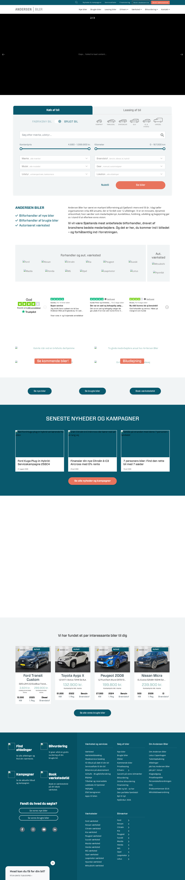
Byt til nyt (121, 796)
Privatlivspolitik (156, 777)
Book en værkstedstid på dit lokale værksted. (58, 787)
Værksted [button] (136, 9)
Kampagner (25, 774)
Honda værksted (92, 847)
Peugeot (120, 834)
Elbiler (120, 759)
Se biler (140, 185)
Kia (118, 830)
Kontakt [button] (164, 9)
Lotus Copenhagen (157, 755)
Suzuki (120, 837)
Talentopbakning (156, 759)
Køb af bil (52, 110)
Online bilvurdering (126, 781)
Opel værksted (91, 854)
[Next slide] (180, 54)
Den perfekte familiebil (127, 792)
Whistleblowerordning (159, 792)
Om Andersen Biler (157, 751)
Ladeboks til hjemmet (95, 785)
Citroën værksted (93, 828)
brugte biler (50, 220)
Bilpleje (88, 777)
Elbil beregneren (92, 792)
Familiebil (111, 124)
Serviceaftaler (110, 2)
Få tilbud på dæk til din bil (97, 762)
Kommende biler (124, 762)
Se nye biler (40, 391)
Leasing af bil (132, 110)
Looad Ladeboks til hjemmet (52, 347)
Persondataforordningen (160, 781)
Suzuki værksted (92, 839)
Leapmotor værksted (94, 858)
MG (118, 848)
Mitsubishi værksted (94, 865)
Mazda (120, 841)
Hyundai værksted (93, 862)
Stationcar (122, 124)
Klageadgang (155, 774)
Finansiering (125, 2)
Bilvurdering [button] (150, 9)
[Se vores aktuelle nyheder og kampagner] (11, 774)
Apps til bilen (91, 796)
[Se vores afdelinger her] (11, 746)
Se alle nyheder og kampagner (92, 481)
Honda (120, 844)
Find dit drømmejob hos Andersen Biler (132, 347)
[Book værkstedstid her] (44, 774)
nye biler (48, 215)
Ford (119, 820)
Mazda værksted (92, 843)
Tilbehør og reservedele (96, 781)
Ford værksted (91, 821)
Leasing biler (110, 9)
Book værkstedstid (160, 2)
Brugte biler (95, 9)
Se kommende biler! (53, 361)
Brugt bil (71, 121)
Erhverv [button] (123, 9)
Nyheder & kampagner (92, 2)
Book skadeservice (141, 2)
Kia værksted (91, 832)
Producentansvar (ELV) (159, 788)
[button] (27, 873)
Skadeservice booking (95, 759)
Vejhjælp (89, 788)
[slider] (21, 148)
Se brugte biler (92, 391)
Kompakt (99, 124)
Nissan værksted (92, 825)
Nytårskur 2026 (124, 800)
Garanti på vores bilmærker (129, 774)
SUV (134, 124)
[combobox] (55, 158)
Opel (119, 851)
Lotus (119, 859)
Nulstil (105, 185)
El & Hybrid (146, 126)
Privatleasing (123, 766)
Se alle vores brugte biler (92, 713)
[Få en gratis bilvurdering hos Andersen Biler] (44, 746)
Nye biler (83, 9)
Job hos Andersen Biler (159, 766)
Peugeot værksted (93, 836)
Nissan (120, 823)
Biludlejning (132, 361)
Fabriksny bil (42, 121)
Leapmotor (122, 855)
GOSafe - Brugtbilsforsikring (98, 774)
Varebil (158, 124)
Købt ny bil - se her (125, 788)
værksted (43, 225)
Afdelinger (153, 762)
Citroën (120, 827)
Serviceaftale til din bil (95, 766)
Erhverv (120, 770)
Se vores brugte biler (38, 817)
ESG (150, 785)
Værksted (89, 751)
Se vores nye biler (39, 810)
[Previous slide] (4, 54)
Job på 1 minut (155, 770)
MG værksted (91, 850)
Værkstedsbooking (93, 755)
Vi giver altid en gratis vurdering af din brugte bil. (59, 755)
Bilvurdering (58, 746)
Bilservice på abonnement (97, 770)
